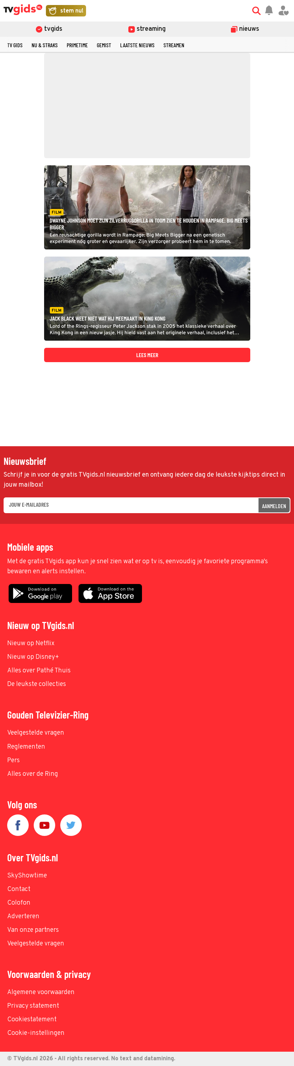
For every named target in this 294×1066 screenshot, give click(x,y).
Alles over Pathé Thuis (39, 671)
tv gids (15, 45)
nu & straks (45, 45)
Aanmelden (274, 505)
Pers (13, 760)
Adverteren (23, 916)
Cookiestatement (32, 1020)
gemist (104, 45)
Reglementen (26, 747)
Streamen (173, 45)
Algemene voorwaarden (41, 992)
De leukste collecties (36, 684)
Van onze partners (33, 930)
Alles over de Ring (32, 774)
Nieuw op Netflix (30, 643)
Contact (18, 889)
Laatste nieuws (137, 45)
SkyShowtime (27, 876)
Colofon (18, 903)
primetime (77, 45)
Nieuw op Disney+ (33, 657)
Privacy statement (33, 1006)
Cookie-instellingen (36, 1033)
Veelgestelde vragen (35, 733)
